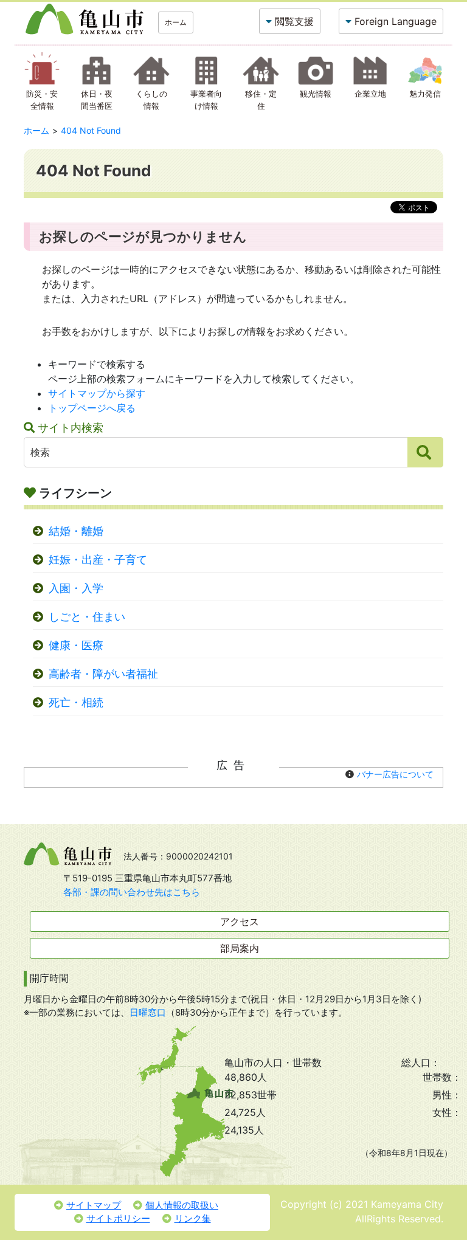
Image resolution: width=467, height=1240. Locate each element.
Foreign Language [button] (396, 21)
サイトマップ (93, 1205)
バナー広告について (395, 774)
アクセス (239, 921)
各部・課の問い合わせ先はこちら (131, 892)
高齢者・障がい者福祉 (103, 673)
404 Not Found (91, 130)
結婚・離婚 (76, 531)
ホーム (176, 22)
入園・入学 (76, 588)
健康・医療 (76, 645)
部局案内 (239, 948)
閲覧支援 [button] (294, 21)
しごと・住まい (87, 616)
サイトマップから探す (96, 393)
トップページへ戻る (92, 408)
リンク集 (193, 1218)
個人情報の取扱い (181, 1205)
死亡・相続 (76, 702)
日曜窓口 (148, 1012)
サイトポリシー (118, 1218)
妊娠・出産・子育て (98, 559)
